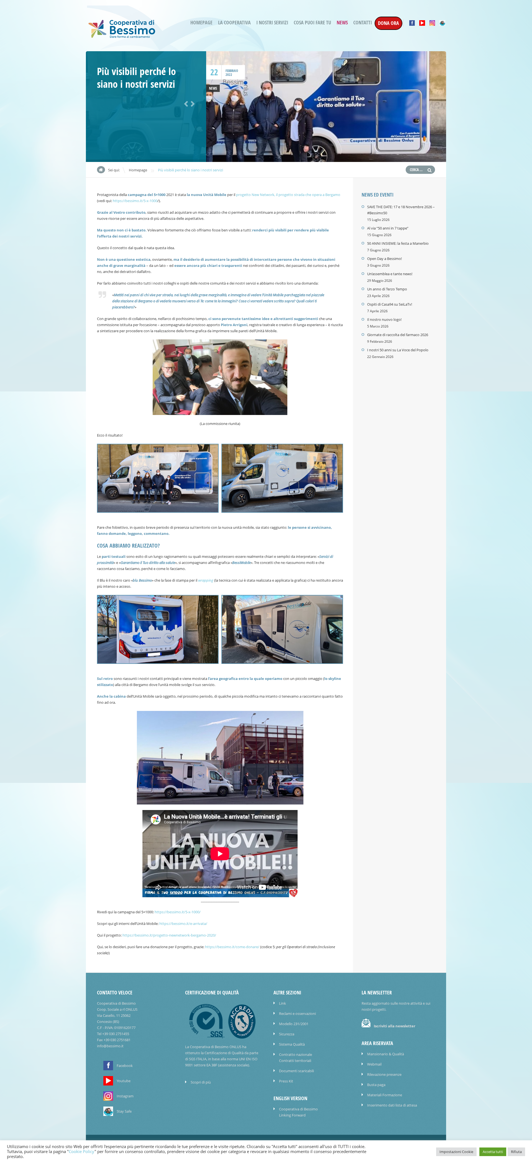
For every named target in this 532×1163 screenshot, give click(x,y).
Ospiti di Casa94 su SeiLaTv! (389, 304)
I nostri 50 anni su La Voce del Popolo (397, 349)
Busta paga (376, 1084)
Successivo (191, 103)
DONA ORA (388, 23)
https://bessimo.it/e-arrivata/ (183, 923)
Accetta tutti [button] (493, 1151)
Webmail (374, 1064)
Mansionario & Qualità (385, 1053)
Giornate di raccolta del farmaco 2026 (397, 334)
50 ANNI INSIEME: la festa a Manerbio (398, 243)
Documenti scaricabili (296, 1070)
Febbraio (232, 70)
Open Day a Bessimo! (384, 258)
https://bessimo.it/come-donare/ (232, 946)
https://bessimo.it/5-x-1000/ (178, 911)
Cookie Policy (81, 1151)
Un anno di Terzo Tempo (387, 289)
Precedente (185, 103)
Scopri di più (201, 1082)
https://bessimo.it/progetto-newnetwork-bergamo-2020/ (169, 935)
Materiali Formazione (384, 1094)
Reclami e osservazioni (297, 1013)
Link (282, 1003)
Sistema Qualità (292, 1044)
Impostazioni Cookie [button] (456, 1151)
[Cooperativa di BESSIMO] (122, 36)
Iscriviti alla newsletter (394, 1025)
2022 (229, 74)
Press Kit (286, 1081)
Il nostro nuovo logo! (384, 319)
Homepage (201, 22)
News (342, 22)
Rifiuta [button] (516, 1151)
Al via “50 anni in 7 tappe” (387, 228)
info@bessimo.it (110, 1045)
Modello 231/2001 (293, 1023)
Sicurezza (286, 1034)
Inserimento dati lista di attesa (392, 1105)
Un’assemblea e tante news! (389, 273)
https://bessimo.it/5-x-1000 (135, 200)
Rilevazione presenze (384, 1074)
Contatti (362, 22)
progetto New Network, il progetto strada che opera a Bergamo (288, 194)
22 (214, 72)
